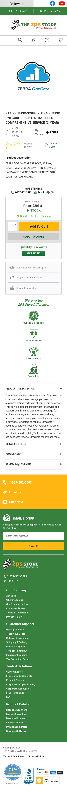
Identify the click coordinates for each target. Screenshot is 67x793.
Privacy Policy (14, 616)
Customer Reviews (16, 608)
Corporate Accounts (17, 688)
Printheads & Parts (16, 726)
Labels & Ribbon (15, 722)
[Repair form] (33, 40)
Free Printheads (15, 693)
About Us (11, 595)
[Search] (19, 40)
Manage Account (15, 629)
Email (41, 192)
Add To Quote (34, 236)
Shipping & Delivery (16, 642)
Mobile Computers (16, 714)
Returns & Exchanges (18, 638)
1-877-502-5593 (23, 192)
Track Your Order (15, 633)
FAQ (8, 697)
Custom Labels (14, 671)
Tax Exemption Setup (17, 659)
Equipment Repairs (16, 654)
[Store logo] (20, 565)
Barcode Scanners (16, 709)
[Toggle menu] (6, 40)
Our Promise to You (50, 11)
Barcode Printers (15, 718)
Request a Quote (15, 646)
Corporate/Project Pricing (20, 684)
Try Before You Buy (16, 650)
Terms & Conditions (17, 612)
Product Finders (15, 680)
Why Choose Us (14, 600)
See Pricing (33, 253)
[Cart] (60, 40)
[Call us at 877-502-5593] (5, 576)
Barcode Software (16, 730)
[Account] (46, 40)
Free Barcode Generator (19, 676)
